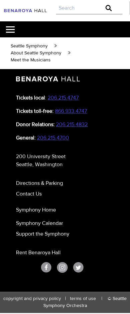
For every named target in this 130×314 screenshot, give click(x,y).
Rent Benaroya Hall (38, 252)
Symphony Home (36, 210)
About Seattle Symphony (36, 53)
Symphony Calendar (39, 223)
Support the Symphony (42, 234)
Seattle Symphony (29, 46)
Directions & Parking (39, 183)
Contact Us (29, 194)
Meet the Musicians (31, 60)
